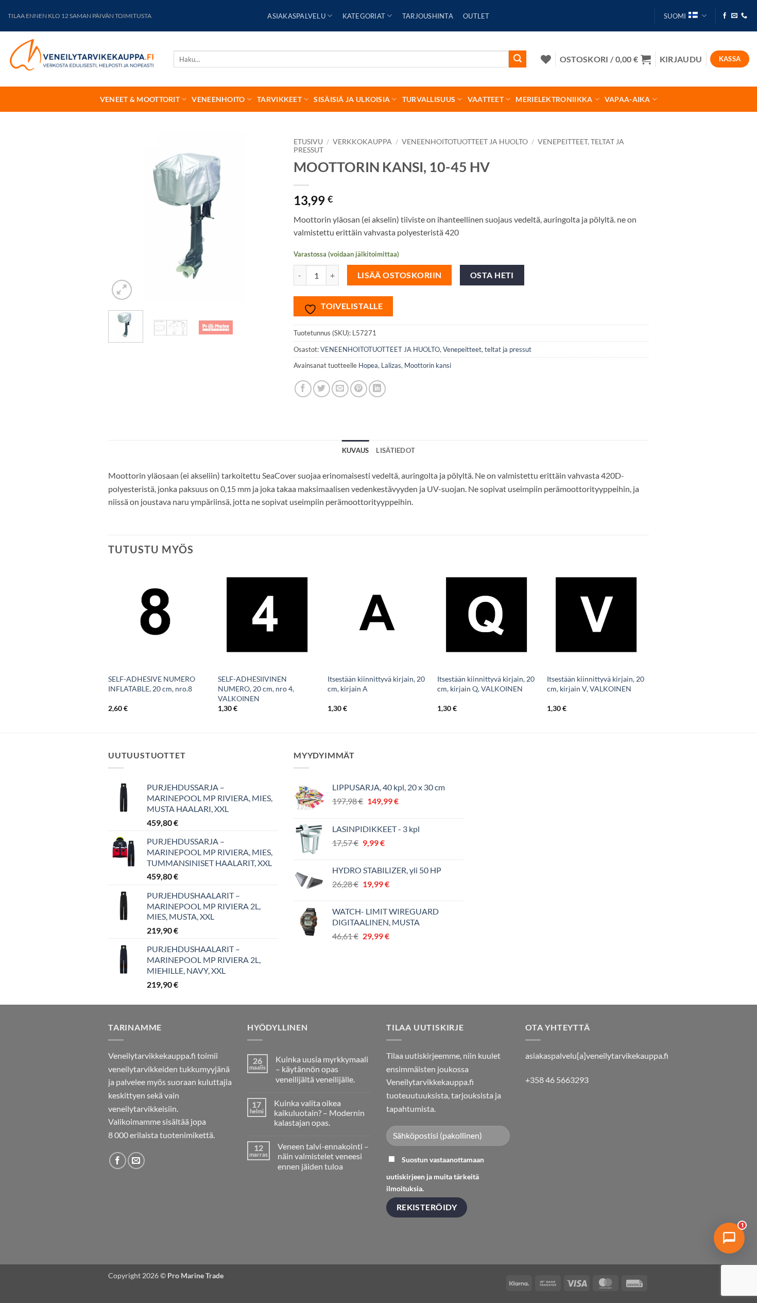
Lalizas (391, 365)
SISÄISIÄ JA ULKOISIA (352, 99)
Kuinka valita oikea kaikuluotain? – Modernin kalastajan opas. (319, 1112)
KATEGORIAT (364, 16)
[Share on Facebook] (303, 388)
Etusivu (308, 142)
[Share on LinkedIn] (377, 388)
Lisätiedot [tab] (395, 450)
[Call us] (744, 16)
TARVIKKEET (279, 99)
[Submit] (517, 59)
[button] (605, 59)
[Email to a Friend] (340, 388)
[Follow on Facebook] (724, 16)
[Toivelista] (546, 59)
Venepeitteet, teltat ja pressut (487, 349)
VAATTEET (486, 99)
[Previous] (124, 217)
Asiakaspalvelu (296, 16)
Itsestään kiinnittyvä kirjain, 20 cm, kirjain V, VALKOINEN (595, 683)
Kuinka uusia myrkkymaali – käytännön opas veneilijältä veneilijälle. (322, 1069)
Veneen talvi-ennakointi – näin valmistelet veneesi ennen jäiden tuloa (323, 1156)
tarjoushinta (427, 16)
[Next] (261, 217)
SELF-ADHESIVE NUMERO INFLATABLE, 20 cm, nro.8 (151, 683)
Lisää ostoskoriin (399, 275)
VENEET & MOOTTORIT (140, 99)
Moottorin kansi (427, 365)
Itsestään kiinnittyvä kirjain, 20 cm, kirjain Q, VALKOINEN (486, 683)
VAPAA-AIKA (627, 99)
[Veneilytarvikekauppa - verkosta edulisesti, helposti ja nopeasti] (83, 59)
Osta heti (492, 275)
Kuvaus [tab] (355, 450)
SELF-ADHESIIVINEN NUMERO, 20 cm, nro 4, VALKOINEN (256, 688)
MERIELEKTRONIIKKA (553, 99)
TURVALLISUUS (428, 99)
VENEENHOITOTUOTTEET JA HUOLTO (465, 142)
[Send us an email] (734, 16)
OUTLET (476, 16)
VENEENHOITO (218, 99)
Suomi (675, 16)
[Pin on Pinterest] (358, 388)
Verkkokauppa (362, 142)
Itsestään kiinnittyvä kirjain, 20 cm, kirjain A (376, 683)
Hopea (368, 365)
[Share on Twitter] (321, 388)
